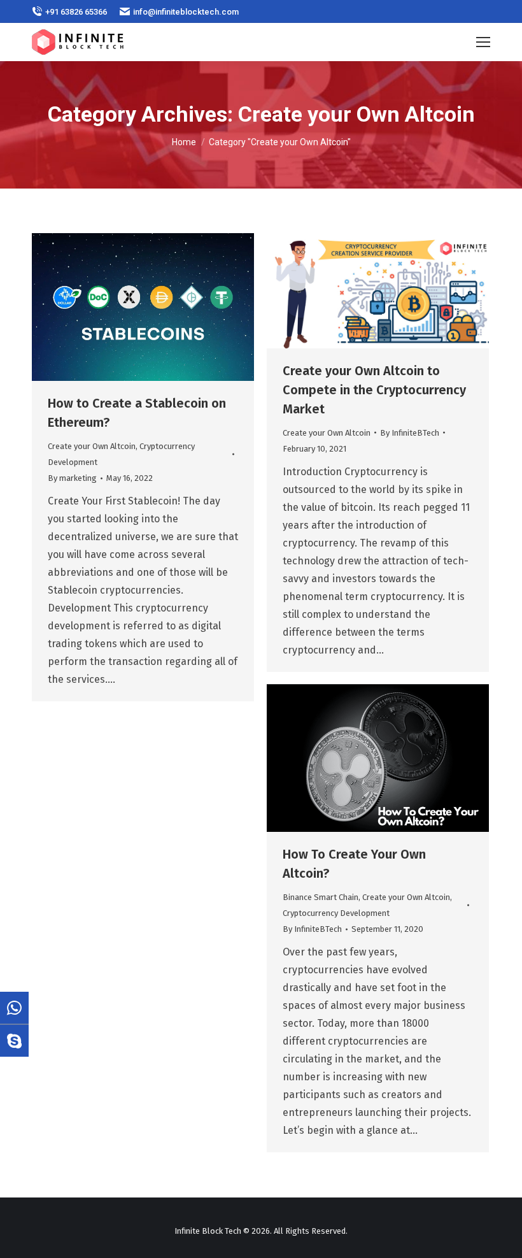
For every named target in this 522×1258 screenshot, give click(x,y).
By (72, 478)
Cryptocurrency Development (336, 913)
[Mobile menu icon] (483, 42)
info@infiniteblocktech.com (186, 12)
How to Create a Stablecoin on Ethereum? (137, 413)
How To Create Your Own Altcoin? (354, 864)
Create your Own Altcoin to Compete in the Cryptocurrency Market (374, 390)
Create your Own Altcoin (92, 446)
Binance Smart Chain (320, 897)
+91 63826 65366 (76, 12)
